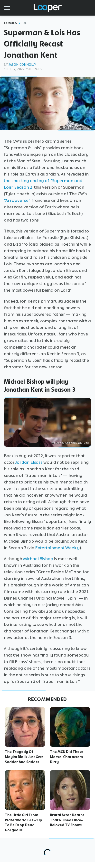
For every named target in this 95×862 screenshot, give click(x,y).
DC (24, 23)
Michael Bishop (38, 559)
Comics (10, 23)
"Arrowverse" (17, 200)
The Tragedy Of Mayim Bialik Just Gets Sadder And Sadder (24, 756)
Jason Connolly (22, 65)
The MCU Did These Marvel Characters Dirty (66, 756)
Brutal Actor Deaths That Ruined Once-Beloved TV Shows (67, 820)
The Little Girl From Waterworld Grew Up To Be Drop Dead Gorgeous (23, 823)
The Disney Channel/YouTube (69, 442)
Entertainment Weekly (57, 548)
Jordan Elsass (28, 462)
